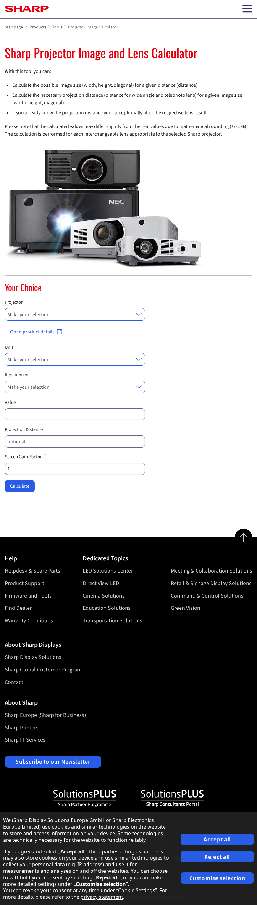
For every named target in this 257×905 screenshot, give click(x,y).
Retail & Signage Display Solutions (211, 583)
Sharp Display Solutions (33, 657)
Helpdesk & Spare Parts (32, 571)
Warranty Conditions (29, 621)
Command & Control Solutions (207, 596)
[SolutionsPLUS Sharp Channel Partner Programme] (84, 798)
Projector (14, 302)
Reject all (217, 857)
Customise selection (217, 878)
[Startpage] (27, 9)
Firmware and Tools (28, 596)
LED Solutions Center (108, 571)
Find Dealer (18, 608)
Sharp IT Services (25, 740)
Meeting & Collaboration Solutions (211, 571)
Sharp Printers (22, 728)
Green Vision (185, 608)
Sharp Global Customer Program (43, 670)
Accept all (217, 839)
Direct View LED (101, 583)
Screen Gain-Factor (24, 457)
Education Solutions (107, 608)
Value (10, 402)
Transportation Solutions (112, 621)
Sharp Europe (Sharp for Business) (45, 715)
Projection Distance (24, 429)
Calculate (19, 486)
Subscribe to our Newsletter (53, 762)
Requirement (17, 375)
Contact (14, 682)
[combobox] (75, 314)
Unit (9, 347)
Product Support (24, 583)
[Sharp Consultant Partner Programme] (172, 798)
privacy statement (102, 896)
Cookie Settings (136, 890)
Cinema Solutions (104, 596)
